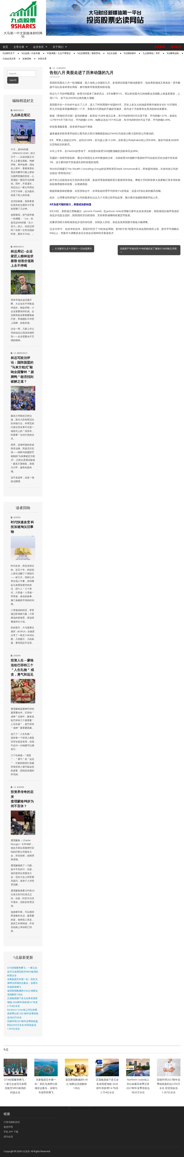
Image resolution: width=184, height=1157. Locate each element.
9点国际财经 (130, 53)
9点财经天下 (9, 53)
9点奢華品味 (173, 53)
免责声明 (8, 1126)
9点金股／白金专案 (31, 53)
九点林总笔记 (20, 115)
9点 (53, 68)
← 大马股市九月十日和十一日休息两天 (72, 248)
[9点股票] (23, 15)
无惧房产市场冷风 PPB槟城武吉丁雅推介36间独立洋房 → (148, 250)
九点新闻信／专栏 (151, 53)
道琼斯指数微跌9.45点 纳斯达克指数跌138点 (76, 1084)
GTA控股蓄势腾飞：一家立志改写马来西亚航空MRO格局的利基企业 (22, 971)
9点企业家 (112, 53)
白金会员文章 (9, 58)
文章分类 (18, 46)
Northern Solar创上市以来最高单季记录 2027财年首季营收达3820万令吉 (22, 1013)
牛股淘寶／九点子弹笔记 (59, 53)
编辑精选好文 (18, 110)
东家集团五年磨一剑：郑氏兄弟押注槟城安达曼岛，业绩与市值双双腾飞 (22, 983)
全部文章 (42, 58)
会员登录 (159, 46)
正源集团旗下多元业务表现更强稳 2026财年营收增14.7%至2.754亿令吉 (22, 1002)
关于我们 (58, 46)
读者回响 (26, 58)
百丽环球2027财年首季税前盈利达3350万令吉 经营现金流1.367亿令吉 (22, 1025)
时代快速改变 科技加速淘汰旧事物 (22, 526)
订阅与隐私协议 (12, 1122)
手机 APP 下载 (11, 1131)
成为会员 (176, 46)
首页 (5, 46)
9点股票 (26, 1151)
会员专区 (38, 46)
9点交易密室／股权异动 (88, 53)
